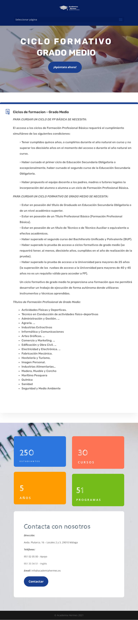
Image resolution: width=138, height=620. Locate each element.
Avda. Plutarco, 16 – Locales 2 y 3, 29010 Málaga (51, 542)
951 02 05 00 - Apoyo (35, 556)
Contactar (36, 581)
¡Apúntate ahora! (65, 67)
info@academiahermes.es (46, 570)
